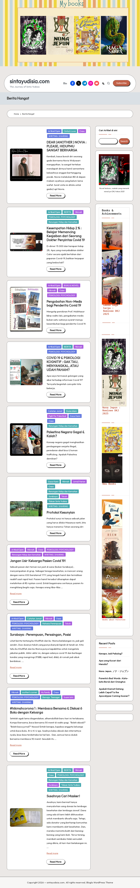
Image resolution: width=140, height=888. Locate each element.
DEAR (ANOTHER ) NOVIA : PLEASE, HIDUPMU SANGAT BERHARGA (67, 146)
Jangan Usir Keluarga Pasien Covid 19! (38, 561)
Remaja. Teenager (51, 697)
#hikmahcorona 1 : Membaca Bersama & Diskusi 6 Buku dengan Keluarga (46, 710)
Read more (16, 593)
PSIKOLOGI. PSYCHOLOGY (62, 217)
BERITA (67, 212)
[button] (121, 83)
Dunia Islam (71, 411)
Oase (82, 131)
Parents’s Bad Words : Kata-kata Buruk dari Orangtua (113, 680)
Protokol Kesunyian (61, 512)
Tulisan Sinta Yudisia (58, 501)
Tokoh (64, 496)
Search (124, 141)
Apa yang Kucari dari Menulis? (110, 662)
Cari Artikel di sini (108, 130)
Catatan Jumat (55, 411)
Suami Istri (68, 697)
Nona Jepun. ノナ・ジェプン (114, 671)
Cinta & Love (70, 131)
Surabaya (53, 496)
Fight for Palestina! (57, 416)
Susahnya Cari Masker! (63, 796)
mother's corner (29, 692)
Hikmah (78, 212)
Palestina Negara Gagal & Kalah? (65, 434)
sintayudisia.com (29, 81)
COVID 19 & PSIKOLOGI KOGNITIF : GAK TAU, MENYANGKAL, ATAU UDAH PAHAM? (63, 364)
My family (45, 692)
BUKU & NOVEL (71, 285)
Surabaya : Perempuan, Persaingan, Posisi (40, 634)
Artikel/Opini (54, 131)
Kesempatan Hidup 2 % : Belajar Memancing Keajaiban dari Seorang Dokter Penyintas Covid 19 (66, 234)
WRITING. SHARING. (58, 136)
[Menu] (65, 83)
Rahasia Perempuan (51, 623)
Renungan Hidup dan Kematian (63, 222)
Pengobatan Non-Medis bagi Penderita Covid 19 (64, 303)
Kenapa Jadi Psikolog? (110, 653)
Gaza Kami (75, 416)
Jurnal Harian (79, 481)
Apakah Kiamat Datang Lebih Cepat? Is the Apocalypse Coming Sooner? (114, 692)
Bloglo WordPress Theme (99, 882)
